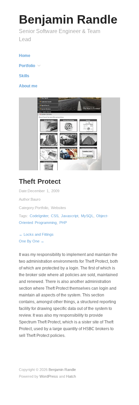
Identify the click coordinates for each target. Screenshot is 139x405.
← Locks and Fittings (36, 234)
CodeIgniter (39, 216)
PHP (63, 223)
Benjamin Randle (68, 19)
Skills (24, 76)
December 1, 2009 (43, 191)
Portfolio (27, 66)
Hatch (71, 376)
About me (28, 86)
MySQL (87, 216)
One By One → (31, 241)
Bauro (35, 199)
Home (24, 56)
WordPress (48, 376)
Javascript (69, 216)
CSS (54, 216)
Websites (58, 208)
